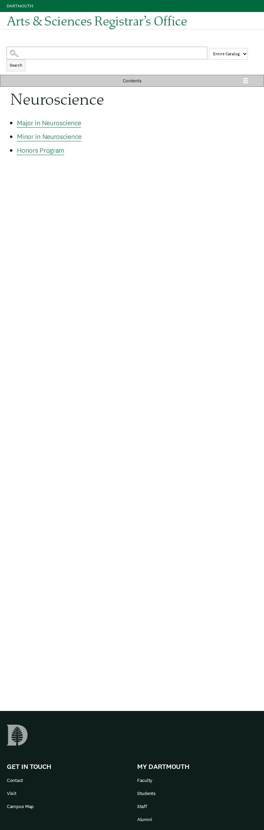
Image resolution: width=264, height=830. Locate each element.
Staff (142, 806)
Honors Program (40, 150)
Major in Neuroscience (49, 122)
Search (16, 65)
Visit (11, 793)
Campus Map (20, 806)
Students (146, 793)
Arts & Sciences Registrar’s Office (97, 20)
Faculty (144, 780)
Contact (15, 780)
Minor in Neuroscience (49, 136)
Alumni (144, 819)
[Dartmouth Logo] (20, 6)
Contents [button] (132, 81)
